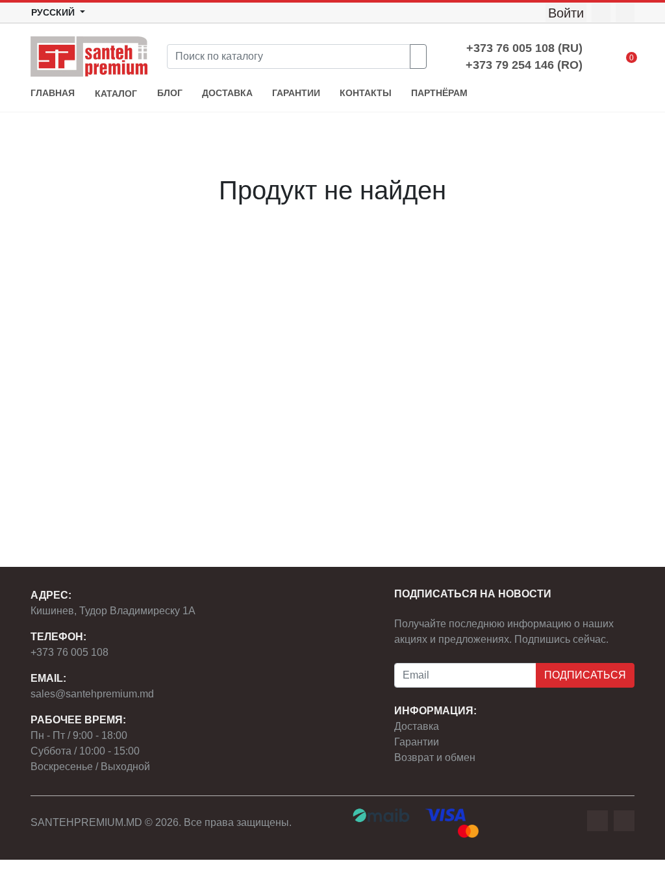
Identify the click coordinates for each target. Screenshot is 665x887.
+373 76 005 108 (69, 652)
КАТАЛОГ (116, 94)
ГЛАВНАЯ (53, 93)
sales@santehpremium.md (92, 693)
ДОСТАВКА (227, 93)
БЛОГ (169, 93)
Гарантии (416, 741)
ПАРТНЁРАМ (439, 93)
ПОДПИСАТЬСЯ (585, 675)
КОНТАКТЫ (366, 93)
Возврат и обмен (434, 757)
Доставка (416, 726)
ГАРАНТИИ (296, 93)
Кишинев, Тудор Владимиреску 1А (113, 610)
